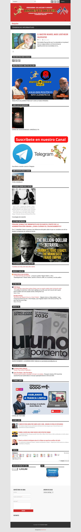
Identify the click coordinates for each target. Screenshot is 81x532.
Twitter (58, 1)
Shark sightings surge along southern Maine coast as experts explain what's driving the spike (38, 288)
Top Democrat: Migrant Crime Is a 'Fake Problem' (27, 297)
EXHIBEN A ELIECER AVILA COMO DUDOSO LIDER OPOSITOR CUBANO (34, 432)
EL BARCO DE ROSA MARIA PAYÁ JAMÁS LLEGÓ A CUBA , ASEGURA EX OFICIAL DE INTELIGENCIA (40, 424)
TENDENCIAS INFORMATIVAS (23, 27)
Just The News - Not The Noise (23, 372)
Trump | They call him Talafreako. (22, 370)
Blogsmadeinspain (54, 477)
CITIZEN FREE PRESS (20, 368)
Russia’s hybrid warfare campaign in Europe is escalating (29, 374)
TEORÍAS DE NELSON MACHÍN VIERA (23, 266)
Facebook (52, 1)
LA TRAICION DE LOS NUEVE (22, 275)
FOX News (17, 287)
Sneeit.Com (43, 529)
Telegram (55, 1)
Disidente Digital (44, 524)
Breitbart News (18, 295)
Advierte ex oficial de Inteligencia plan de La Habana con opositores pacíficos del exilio (39, 440)
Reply (39, 39)
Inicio (67, 20)
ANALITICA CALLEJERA (21, 274)
